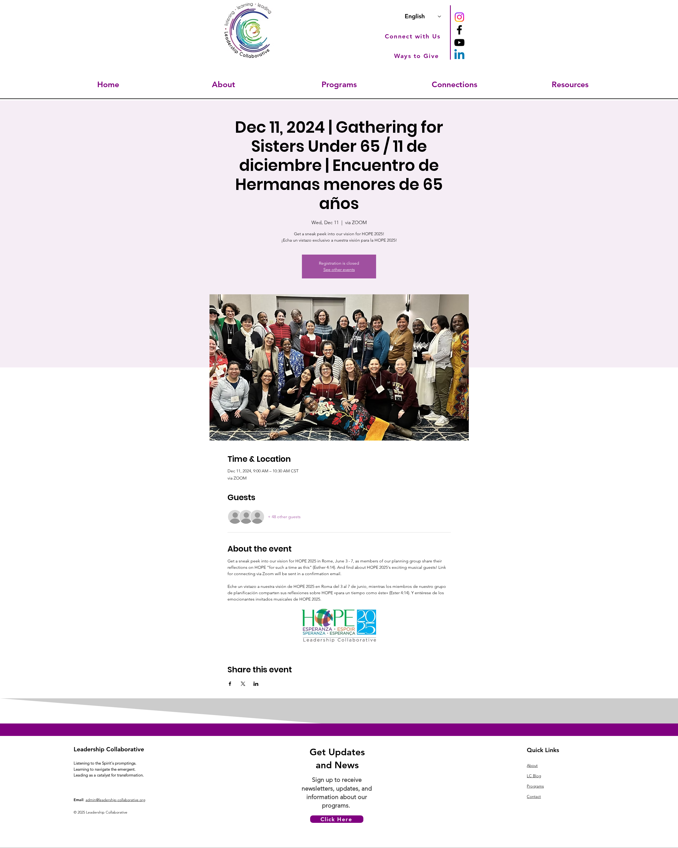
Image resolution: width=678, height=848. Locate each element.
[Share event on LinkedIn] (255, 684)
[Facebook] (459, 30)
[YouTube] (459, 42)
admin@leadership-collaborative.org (115, 799)
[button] (223, 84)
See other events (339, 269)
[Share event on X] (243, 684)
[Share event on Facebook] (230, 684)
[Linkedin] (459, 55)
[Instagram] (459, 17)
